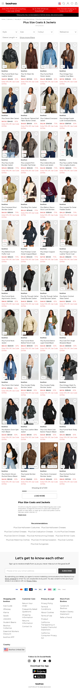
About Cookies (47, 612)
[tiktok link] (50, 661)
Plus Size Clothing (28, 19)
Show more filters (27, 37)
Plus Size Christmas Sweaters (43, 540)
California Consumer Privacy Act (49, 635)
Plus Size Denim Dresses (14, 536)
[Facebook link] (39, 661)
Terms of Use (46, 616)
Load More (39, 496)
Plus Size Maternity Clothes (18, 540)
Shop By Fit (18, 19)
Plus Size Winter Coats (65, 536)
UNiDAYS (7, 619)
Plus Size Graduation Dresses (40, 532)
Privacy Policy (47, 603)
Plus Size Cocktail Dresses (15, 532)
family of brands (10, 579)
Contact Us (27, 626)
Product (44, 619)
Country (6, 645)
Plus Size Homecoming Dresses (40, 536)
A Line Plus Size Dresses (65, 532)
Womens (10, 19)
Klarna (6, 612)
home (3, 19)
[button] (60, 4)
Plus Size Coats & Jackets (43, 19)
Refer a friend (66, 617)
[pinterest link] (34, 661)
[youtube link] (44, 661)
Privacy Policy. (32, 581)
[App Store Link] (39, 673)
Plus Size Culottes (65, 540)
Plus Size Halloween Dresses (53, 528)
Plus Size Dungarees (39, 544)
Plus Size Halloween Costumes (26, 528)
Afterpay (7, 609)
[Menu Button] (3, 3)
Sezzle (6, 616)
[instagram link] (29, 661)
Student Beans (9, 622)
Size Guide (7, 606)
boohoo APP (8, 637)
